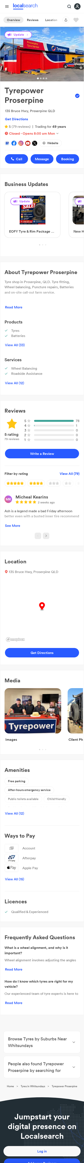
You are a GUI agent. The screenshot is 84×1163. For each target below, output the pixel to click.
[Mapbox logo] (15, 639)
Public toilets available (23, 799)
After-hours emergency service (29, 790)
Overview (13, 20)
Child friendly (56, 799)
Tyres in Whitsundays (33, 1086)
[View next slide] (46, 536)
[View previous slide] (38, 536)
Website (52, 143)
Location (51, 20)
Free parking (16, 781)
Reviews (32, 20)
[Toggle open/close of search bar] (69, 7)
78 (77, 421)
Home (10, 1086)
